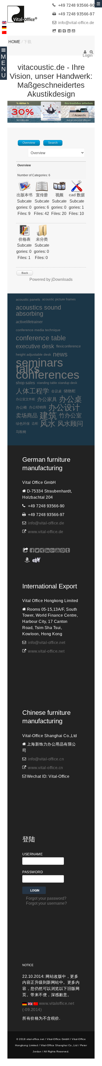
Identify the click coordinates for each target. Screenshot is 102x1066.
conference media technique (38, 330)
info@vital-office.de (76, 23)
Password (32, 872)
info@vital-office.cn (46, 759)
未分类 (42, 239)
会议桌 (56, 391)
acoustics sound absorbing (38, 310)
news (60, 354)
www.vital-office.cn (45, 768)
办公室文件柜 (25, 399)
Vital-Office (22, 14)
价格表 (24, 239)
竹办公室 (70, 415)
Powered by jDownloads (51, 279)
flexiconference (68, 346)
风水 (47, 424)
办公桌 (70, 399)
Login (85, 53)
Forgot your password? (46, 898)
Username (32, 854)
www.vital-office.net (46, 651)
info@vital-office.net (46, 642)
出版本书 (24, 195)
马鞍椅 (21, 432)
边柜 (35, 423)
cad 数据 (77, 195)
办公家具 (47, 399)
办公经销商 (37, 407)
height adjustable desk (33, 354)
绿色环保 (23, 424)
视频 (59, 195)
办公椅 (21, 407)
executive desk (35, 346)
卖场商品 (27, 415)
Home (14, 42)
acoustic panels (28, 299)
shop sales (25, 383)
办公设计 (64, 407)
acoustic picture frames (59, 299)
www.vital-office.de (45, 532)
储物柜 (70, 391)
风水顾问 (70, 423)
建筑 (48, 416)
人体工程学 (32, 391)
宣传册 (42, 195)
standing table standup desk (57, 383)
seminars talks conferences (47, 369)
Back (25, 272)
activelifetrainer (29, 322)
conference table (41, 338)
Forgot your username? (46, 903)
